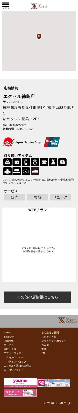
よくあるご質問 (50, 332)
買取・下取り (11, 349)
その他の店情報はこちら (37, 297)
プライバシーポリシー (53, 341)
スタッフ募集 (48, 336)
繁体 (43, 349)
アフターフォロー (14, 353)
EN (43, 353)
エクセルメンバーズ (15, 357)
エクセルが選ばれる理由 (17, 365)
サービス (9, 345)
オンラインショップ (15, 361)
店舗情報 (9, 341)
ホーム (7, 332)
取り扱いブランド (14, 370)
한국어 (45, 345)
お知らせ (9, 336)
